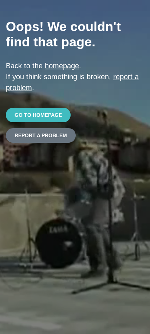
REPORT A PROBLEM (41, 135)
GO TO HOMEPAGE (38, 115)
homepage (62, 66)
